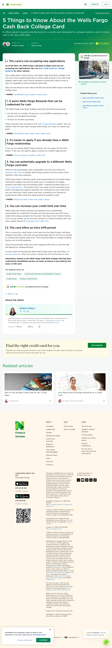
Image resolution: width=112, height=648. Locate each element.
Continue (43, 640)
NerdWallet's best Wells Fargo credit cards (32, 133)
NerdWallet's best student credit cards (30, 94)
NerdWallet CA (73, 637)
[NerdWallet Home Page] (14, 4)
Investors (49, 465)
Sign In (95, 4)
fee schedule (58, 577)
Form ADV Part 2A (60, 572)
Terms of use (87, 426)
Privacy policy (87, 435)
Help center (68, 426)
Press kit (49, 461)
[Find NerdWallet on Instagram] (86, 480)
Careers (49, 432)
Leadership (50, 429)
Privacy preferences (86, 445)
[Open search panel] (85, 4)
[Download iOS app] (21, 483)
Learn (25, 13)
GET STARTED (97, 345)
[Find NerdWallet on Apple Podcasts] (91, 480)
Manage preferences (25, 640)
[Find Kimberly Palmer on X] (20, 311)
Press (48, 458)
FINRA (56, 567)
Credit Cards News (14, 274)
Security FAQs (69, 429)
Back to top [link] (13, 294)
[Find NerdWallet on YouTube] (82, 480)
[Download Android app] (22, 496)
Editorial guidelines (50, 445)
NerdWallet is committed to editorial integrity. (93, 83)
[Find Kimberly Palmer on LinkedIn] (27, 311)
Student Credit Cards (28, 279)
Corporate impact (53, 436)
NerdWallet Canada (52, 322)
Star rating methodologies (52, 451)
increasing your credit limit (37, 221)
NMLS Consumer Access (54, 504)
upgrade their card (13, 172)
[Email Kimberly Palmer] (24, 311)
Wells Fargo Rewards (47, 124)
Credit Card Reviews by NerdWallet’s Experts (43, 274)
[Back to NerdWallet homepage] (4, 13)
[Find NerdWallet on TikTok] (95, 480)
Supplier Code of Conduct (88, 430)
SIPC (60, 567)
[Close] (109, 630)
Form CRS (49, 572)
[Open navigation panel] (3, 4)
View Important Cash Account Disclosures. (58, 589)
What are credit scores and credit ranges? (32, 199)
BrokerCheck (50, 579)
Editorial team (51, 455)
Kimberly (26, 308)
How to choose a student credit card (29, 155)
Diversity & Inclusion (50, 440)
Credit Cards (13, 13)
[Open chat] (106, 642)
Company (49, 426)
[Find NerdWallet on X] (78, 480)
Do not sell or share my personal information (89, 451)
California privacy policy (88, 439)
